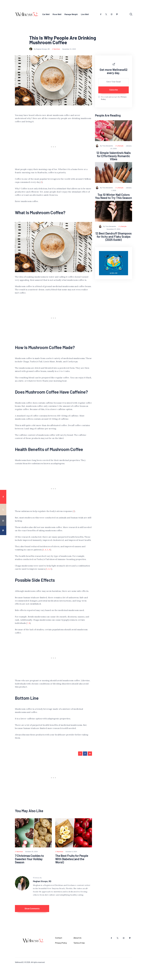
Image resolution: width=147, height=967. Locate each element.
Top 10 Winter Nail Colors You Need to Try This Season (113, 196)
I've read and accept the (114, 98)
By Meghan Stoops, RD (42, 49)
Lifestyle (120, 146)
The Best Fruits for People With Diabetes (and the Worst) (71, 859)
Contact (58, 938)
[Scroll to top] (143, 575)
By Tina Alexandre (106, 146)
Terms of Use (79, 943)
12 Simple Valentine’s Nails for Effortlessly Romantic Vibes (113, 156)
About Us (77, 938)
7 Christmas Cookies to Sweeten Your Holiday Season (29, 859)
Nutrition (57, 49)
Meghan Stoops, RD (42, 881)
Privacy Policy (61, 943)
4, (49, 569)
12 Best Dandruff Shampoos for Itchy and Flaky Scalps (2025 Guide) (113, 236)
